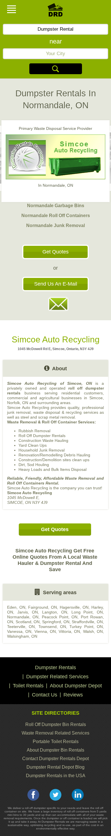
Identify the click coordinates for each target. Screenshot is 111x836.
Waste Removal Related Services (55, 733)
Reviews (73, 695)
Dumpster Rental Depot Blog (55, 767)
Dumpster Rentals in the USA (55, 775)
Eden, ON (16, 607)
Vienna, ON (45, 631)
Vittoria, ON (69, 631)
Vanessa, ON (19, 631)
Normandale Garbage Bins (55, 205)
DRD (55, 11)
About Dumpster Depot (76, 686)
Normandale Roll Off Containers (55, 215)
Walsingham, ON (22, 636)
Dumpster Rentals (55, 667)
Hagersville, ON (74, 607)
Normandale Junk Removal (55, 225)
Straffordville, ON (87, 621)
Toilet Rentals (28, 686)
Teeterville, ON (21, 626)
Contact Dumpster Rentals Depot (55, 758)
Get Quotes (55, 252)
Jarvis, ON (27, 612)
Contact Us (44, 695)
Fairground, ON (42, 607)
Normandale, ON (22, 617)
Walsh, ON (93, 631)
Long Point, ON (87, 612)
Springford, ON (55, 621)
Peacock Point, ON (60, 617)
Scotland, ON (28, 621)
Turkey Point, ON (86, 626)
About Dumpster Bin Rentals (55, 750)
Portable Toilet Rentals (56, 741)
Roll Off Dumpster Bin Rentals (55, 724)
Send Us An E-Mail (55, 284)
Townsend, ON (52, 626)
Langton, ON (54, 612)
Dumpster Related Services (57, 676)
